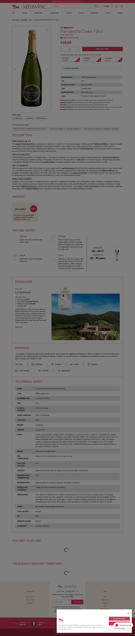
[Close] (128, 613)
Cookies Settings (119, 628)
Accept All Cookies (119, 618)
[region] (94, 621)
